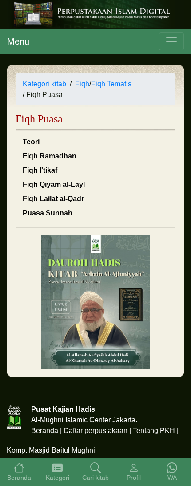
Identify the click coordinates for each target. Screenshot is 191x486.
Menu (18, 41)
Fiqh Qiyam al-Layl (54, 184)
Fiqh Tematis (111, 84)
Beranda (44, 430)
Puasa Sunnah (47, 213)
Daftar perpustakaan (95, 430)
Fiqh (82, 84)
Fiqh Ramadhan (49, 156)
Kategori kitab (44, 84)
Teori (31, 142)
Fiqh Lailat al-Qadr (53, 198)
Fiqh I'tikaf (40, 170)
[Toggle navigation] (171, 41)
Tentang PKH (154, 430)
